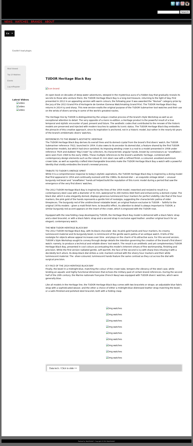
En (7, 33)
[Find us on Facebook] (178, 5)
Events (9, 81)
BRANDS (36, 21)
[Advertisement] (115, 48)
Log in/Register (13, 87)
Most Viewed (12, 69)
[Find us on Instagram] (187, 5)
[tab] (63, 368)
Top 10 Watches (14, 75)
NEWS (8, 21)
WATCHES (21, 21)
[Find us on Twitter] (173, 5)
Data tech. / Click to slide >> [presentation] (63, 368)
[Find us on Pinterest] (182, 5)
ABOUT (49, 21)
